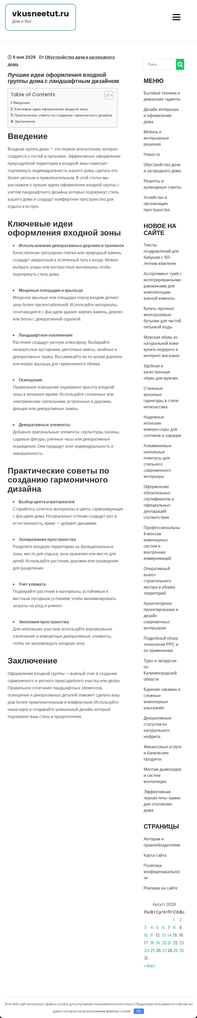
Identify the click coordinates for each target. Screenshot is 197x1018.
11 (151, 935)
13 (164, 935)
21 (169, 943)
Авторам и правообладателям (162, 842)
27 (164, 950)
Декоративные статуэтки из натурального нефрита (158, 727)
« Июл (149, 966)
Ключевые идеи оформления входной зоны (51, 109)
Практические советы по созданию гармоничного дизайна (63, 115)
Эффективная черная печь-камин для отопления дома (162, 801)
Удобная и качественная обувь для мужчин (161, 372)
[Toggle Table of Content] (106, 95)
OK (138, 1011)
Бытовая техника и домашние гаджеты (162, 96)
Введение (21, 102)
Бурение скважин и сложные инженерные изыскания (162, 699)
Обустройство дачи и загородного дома (162, 168)
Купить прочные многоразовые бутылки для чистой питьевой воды (162, 318)
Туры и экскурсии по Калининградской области (160, 670)
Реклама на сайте (161, 888)
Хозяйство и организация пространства (157, 204)
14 (170, 935)
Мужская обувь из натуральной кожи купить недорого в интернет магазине (162, 346)
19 (158, 943)
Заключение (25, 121)
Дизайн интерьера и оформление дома (161, 115)
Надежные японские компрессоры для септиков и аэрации (162, 426)
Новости (152, 154)
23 (181, 943)
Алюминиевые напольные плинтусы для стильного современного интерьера (158, 461)
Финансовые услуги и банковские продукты (162, 753)
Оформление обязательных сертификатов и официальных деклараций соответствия (159, 502)
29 (175, 950)
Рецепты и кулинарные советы (162, 184)
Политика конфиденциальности (162, 872)
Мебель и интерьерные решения (156, 138)
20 (164, 943)
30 (181, 950)
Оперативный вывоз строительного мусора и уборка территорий (159, 581)
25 (152, 950)
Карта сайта (155, 855)
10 (146, 935)
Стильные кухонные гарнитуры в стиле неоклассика (161, 397)
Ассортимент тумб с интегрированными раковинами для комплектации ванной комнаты (163, 286)
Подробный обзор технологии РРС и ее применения (161, 644)
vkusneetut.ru (40, 13)
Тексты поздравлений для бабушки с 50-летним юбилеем (161, 254)
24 (146, 950)
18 (152, 943)
